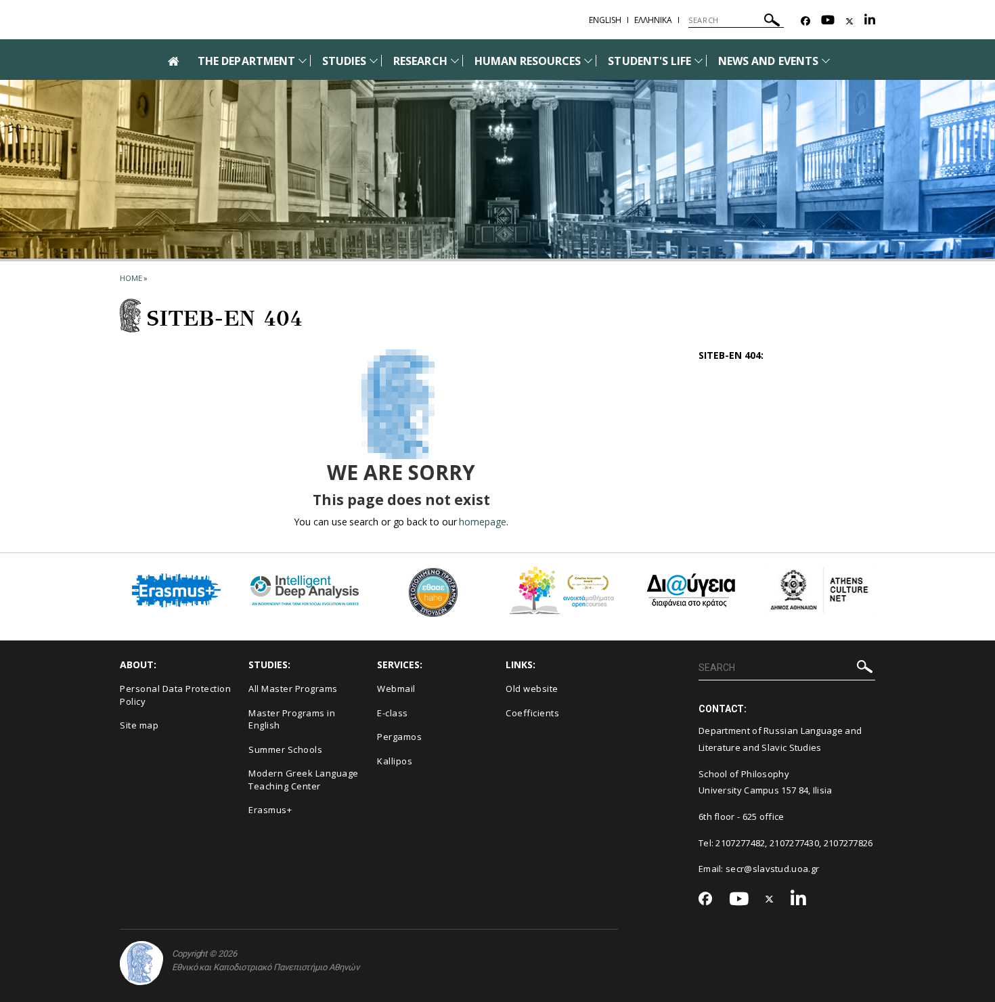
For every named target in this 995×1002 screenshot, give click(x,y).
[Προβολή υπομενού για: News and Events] (825, 60)
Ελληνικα (653, 20)
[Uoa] (141, 963)
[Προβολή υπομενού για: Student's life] (698, 60)
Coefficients (532, 713)
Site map (139, 725)
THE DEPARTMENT (246, 60)
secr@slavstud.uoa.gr (772, 869)
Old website (532, 688)
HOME (131, 278)
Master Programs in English (291, 719)
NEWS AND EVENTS (768, 60)
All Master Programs (293, 688)
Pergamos (399, 737)
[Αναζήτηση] (772, 22)
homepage (482, 521)
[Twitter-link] (849, 21)
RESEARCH (420, 60)
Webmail (396, 688)
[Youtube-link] (828, 21)
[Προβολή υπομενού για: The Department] (302, 60)
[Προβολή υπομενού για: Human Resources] (588, 60)
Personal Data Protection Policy (175, 694)
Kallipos (394, 761)
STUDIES (344, 60)
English (605, 20)
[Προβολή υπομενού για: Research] (454, 60)
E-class (392, 713)
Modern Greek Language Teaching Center (303, 779)
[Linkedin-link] (869, 21)
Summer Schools (285, 749)
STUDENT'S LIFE (649, 60)
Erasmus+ (270, 810)
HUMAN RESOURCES (527, 60)
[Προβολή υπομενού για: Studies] (373, 60)
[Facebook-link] (805, 21)
